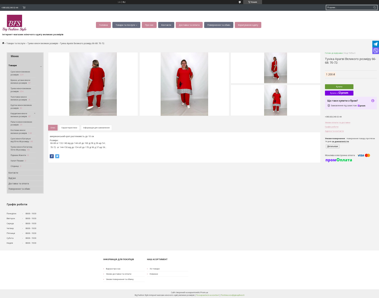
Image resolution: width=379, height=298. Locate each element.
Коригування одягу (248, 24)
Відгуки (12, 178)
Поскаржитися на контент (207, 295)
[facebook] (52, 156)
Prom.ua (204, 292)
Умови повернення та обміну (120, 279)
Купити (339, 87)
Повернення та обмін (218, 24)
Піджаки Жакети (18, 155)
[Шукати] (374, 7)
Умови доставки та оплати (118, 274)
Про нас (149, 24)
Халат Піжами (17, 160)
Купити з (334, 93)
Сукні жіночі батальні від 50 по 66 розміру (21, 140)
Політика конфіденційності (232, 295)
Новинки (154, 274)
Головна (103, 24)
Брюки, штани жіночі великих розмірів (20, 81)
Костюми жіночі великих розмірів (19, 131)
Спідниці (15, 166)
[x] (57, 156)
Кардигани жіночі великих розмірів (19, 115)
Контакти (166, 24)
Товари (12, 65)
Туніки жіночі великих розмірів (42, 43)
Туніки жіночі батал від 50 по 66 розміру (21, 148)
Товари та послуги (125, 24)
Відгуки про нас (113, 268)
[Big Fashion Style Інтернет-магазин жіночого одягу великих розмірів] (14, 22)
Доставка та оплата (189, 24)
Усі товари (155, 268)
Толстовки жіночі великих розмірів (19, 98)
